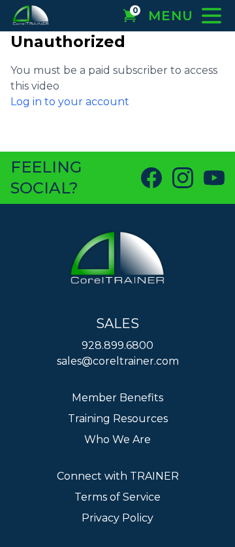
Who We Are (117, 439)
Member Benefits (117, 397)
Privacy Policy (117, 518)
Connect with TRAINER (118, 476)
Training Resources (118, 418)
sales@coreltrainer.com (118, 361)
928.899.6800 (117, 345)
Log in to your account (69, 101)
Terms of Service (117, 497)
